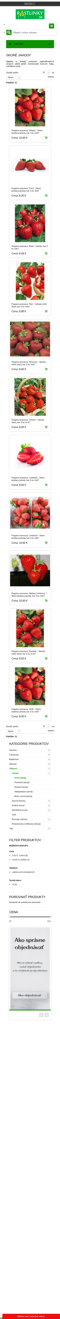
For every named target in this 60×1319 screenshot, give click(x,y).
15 (44, 72)
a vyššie (19, 860)
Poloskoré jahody (22, 782)
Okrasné (13, 764)
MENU (17, 44)
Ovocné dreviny (18, 801)
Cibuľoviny (14, 755)
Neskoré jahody (21, 787)
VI (13, 884)
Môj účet (28, 4)
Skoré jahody (20, 778)
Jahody (15, 773)
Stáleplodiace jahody (23, 792)
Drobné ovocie (18, 805)
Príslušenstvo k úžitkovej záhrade (26, 824)
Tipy (11, 828)
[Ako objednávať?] (30, 969)
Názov (10, 77)
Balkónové (14, 759)
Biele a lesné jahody (23, 796)
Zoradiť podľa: (12, 73)
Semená (13, 750)
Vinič (14, 815)
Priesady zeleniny (19, 819)
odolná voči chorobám (22, 872)
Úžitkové (13, 769)
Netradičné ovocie (20, 810)
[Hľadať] (9, 32)
